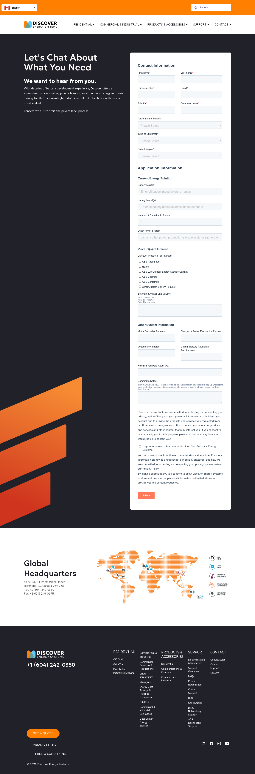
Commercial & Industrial (119, 24)
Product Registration (195, 683)
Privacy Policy (44, 745)
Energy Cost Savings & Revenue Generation (146, 692)
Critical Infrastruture (146, 675)
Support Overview (193, 669)
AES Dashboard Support (194, 723)
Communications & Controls (171, 670)
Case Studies (195, 703)
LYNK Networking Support (194, 711)
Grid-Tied (118, 664)
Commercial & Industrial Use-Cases (147, 710)
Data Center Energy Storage (146, 722)
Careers (214, 673)
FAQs (191, 676)
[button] (19, 7)
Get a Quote (43, 733)
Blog (191, 698)
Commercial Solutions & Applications (147, 665)
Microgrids (146, 682)
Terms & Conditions (49, 754)
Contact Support (192, 691)
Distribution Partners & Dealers (123, 671)
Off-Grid (118, 659)
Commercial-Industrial (168, 679)
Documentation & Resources (196, 661)
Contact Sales (218, 659)
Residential (82, 24)
